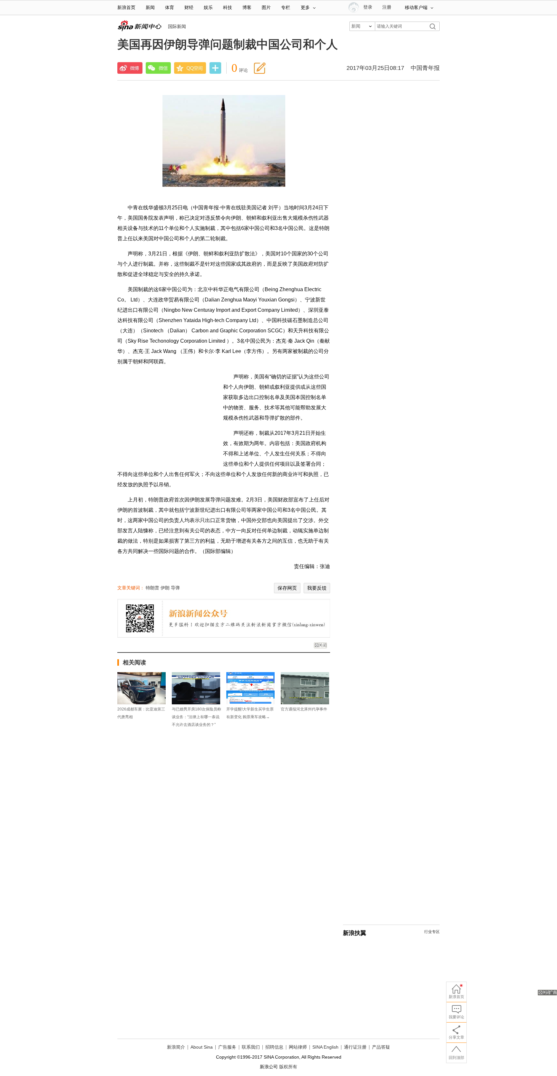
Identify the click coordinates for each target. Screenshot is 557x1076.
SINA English (325, 1047)
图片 (266, 7)
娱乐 (208, 7)
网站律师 (298, 1047)
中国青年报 (425, 68)
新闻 (150, 7)
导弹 (175, 587)
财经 (188, 7)
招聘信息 (274, 1047)
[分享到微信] (158, 68)
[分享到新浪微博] (129, 68)
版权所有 (288, 1066)
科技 (227, 7)
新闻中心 (139, 26)
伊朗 (165, 587)
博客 (246, 7)
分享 (215, 68)
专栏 (285, 7)
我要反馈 (317, 588)
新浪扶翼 (354, 933)
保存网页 (287, 588)
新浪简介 (176, 1047)
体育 (169, 7)
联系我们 (251, 1047)
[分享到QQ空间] (190, 68)
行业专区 (432, 931)
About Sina (202, 1047)
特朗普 (152, 587)
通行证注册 (355, 1047)
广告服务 (227, 1047)
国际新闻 (177, 26)
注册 (386, 7)
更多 (305, 7)
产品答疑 (381, 1047)
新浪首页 (126, 7)
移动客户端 (416, 7)
